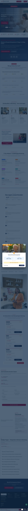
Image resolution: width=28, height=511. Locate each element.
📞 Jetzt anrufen (22, 265)
